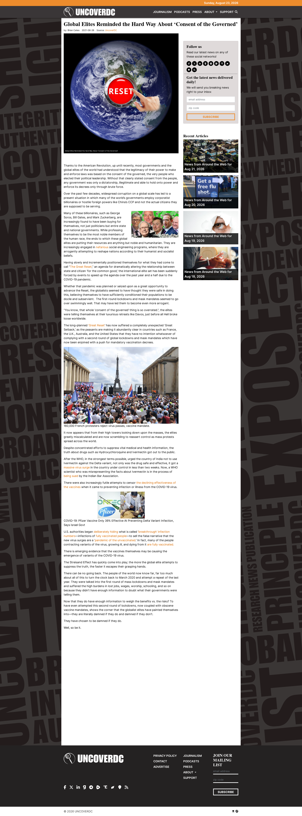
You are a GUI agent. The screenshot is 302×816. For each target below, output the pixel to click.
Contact (160, 761)
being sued (71, 476)
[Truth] (222, 63)
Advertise (161, 766)
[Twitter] (194, 63)
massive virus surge (77, 467)
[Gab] (205, 63)
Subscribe (211, 117)
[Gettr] (227, 63)
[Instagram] (200, 63)
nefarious (102, 247)
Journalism (162, 12)
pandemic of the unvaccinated (115, 540)
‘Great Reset (96, 325)
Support (227, 12)
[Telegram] (211, 63)
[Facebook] (189, 63)
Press (197, 12)
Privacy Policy (165, 755)
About (209, 12)
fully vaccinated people (111, 536)
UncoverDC (90, 12)
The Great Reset (81, 266)
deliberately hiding (106, 531)
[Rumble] (216, 63)
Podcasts (182, 12)
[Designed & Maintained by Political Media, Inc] (233, 811)
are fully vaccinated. (160, 544)
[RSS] (194, 69)
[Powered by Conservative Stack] (236, 811)
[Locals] (189, 69)
